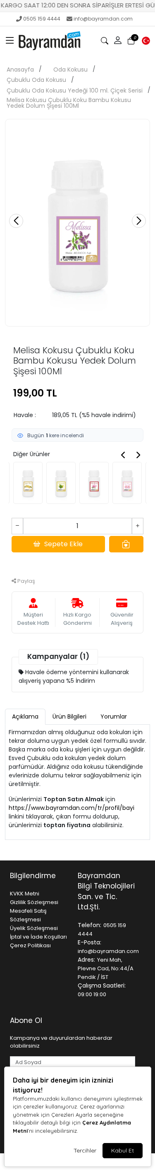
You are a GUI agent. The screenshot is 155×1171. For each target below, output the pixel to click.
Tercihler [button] (85, 1150)
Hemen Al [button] (77, 562)
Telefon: (89, 925)
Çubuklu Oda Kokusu (36, 80)
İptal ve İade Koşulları (38, 937)
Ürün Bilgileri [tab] (69, 716)
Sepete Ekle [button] (63, 544)
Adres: (86, 959)
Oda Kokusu (70, 69)
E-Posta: (89, 942)
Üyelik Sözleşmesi (34, 928)
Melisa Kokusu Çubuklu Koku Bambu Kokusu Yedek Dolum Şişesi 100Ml (69, 103)
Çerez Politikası (30, 945)
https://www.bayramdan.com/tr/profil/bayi (71, 808)
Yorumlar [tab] (113, 716)
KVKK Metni (24, 893)
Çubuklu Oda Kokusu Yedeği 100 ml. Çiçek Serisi (75, 90)
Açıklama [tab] (25, 716)
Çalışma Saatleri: (102, 985)
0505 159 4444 (41, 18)
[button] (10, 40)
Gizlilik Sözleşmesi (34, 902)
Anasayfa (20, 69)
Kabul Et (122, 1150)
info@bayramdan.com (103, 18)
